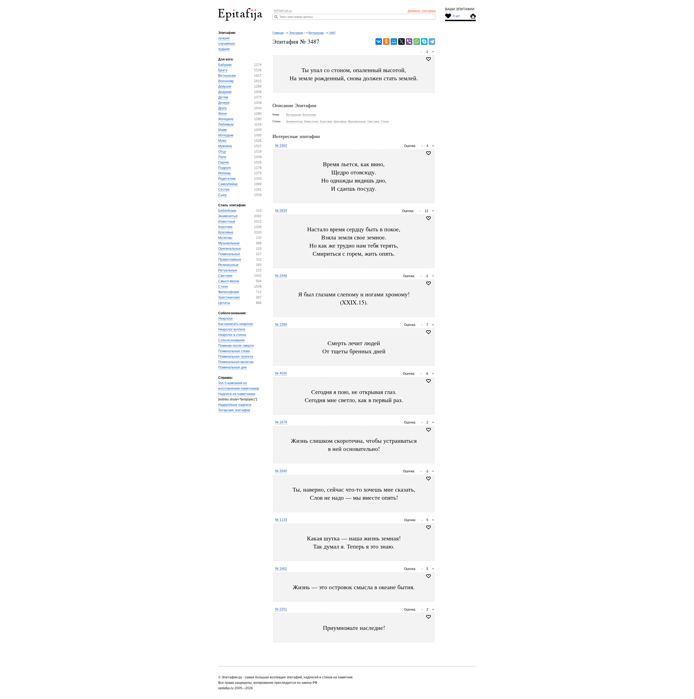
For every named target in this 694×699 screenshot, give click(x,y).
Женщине (225, 119)
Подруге (224, 168)
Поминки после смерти (236, 346)
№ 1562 (281, 146)
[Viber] (409, 41)
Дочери (224, 103)
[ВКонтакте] (378, 41)
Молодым (225, 135)
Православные (229, 259)
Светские (225, 276)
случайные (226, 44)
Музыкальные (229, 243)
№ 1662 (281, 568)
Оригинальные (229, 249)
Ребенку (224, 173)
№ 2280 (281, 324)
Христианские (229, 297)
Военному (226, 81)
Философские (228, 292)
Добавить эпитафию (422, 10)
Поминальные (229, 254)
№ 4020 (281, 373)
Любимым (225, 124)
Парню (223, 162)
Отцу (222, 151)
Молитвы (225, 238)
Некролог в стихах (232, 335)
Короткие (225, 227)
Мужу (222, 141)
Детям (223, 97)
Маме (222, 130)
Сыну (222, 195)
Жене (222, 114)
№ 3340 (281, 471)
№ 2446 (281, 276)
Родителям (226, 179)
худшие (224, 49)
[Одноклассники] (386, 41)
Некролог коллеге (231, 329)
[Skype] (424, 41)
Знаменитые (228, 216)
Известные (226, 221)
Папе (222, 157)
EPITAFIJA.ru (283, 10)
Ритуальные (227, 270)
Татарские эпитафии (234, 410)
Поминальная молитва (235, 362)
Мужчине (225, 146)
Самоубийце (228, 184)
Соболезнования (231, 340)
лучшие (224, 38)
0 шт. (457, 16)
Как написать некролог (235, 324)
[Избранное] (428, 153)
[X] (401, 41)
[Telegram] (432, 41)
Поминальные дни (232, 367)
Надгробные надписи (234, 405)
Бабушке (225, 65)
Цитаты (224, 303)
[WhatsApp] (416, 41)
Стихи (223, 286)
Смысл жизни (228, 281)
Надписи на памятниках (236, 394)
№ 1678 (281, 422)
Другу (222, 108)
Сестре (224, 189)
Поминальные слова (234, 351)
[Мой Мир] (394, 41)
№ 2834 (281, 211)
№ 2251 (281, 609)
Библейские (227, 211)
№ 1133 (281, 520)
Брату (222, 70)
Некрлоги (225, 318)
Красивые (225, 232)
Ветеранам (227, 76)
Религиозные (228, 265)
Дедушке (225, 92)
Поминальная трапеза (235, 356)
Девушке (225, 86)
